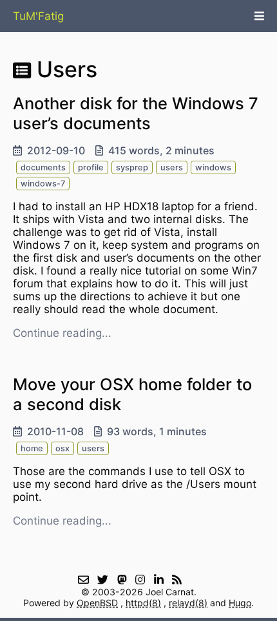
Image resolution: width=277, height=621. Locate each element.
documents (43, 167)
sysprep (132, 167)
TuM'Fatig (38, 16)
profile (91, 167)
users (171, 167)
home (32, 448)
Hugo (240, 602)
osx (62, 448)
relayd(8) (188, 602)
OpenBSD (97, 602)
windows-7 (43, 183)
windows (213, 167)
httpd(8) (143, 602)
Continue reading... (62, 333)
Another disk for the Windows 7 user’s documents (135, 113)
